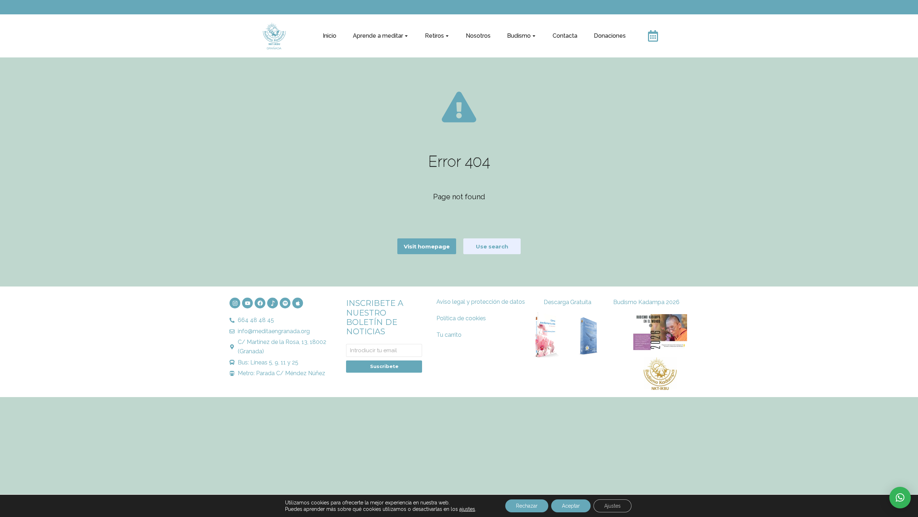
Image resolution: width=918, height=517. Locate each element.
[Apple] (297, 303)
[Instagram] (235, 303)
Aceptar (571, 506)
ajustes (467, 509)
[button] (900, 497)
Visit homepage (427, 246)
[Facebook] (260, 303)
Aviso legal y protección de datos (480, 301)
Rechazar (527, 506)
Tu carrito (449, 334)
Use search (492, 246)
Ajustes (612, 506)
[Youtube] (247, 303)
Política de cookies (461, 318)
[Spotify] (285, 303)
